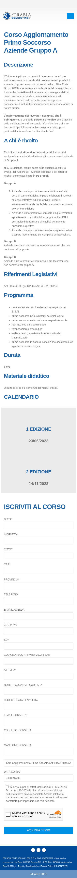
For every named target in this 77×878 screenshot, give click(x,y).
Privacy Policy (47, 866)
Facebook (33, 850)
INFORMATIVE (60, 866)
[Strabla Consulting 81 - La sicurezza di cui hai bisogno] (17, 16)
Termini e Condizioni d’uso (28, 866)
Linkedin (44, 850)
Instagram (38, 850)
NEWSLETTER (38, 874)
